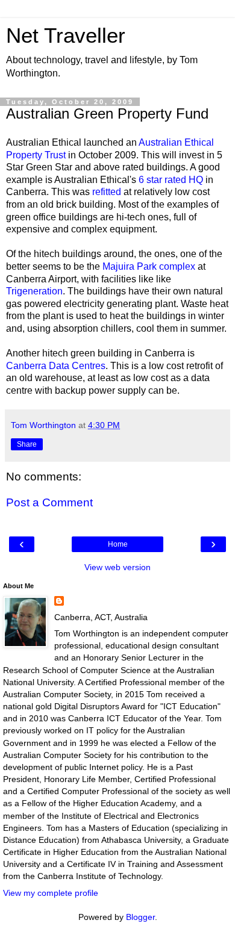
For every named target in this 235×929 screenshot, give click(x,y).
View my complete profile (50, 893)
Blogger (140, 917)
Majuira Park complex (148, 266)
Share (27, 444)
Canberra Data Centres (55, 366)
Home (118, 544)
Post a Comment (49, 502)
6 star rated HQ (171, 180)
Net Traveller (65, 35)
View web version (117, 567)
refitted (106, 192)
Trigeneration (34, 291)
